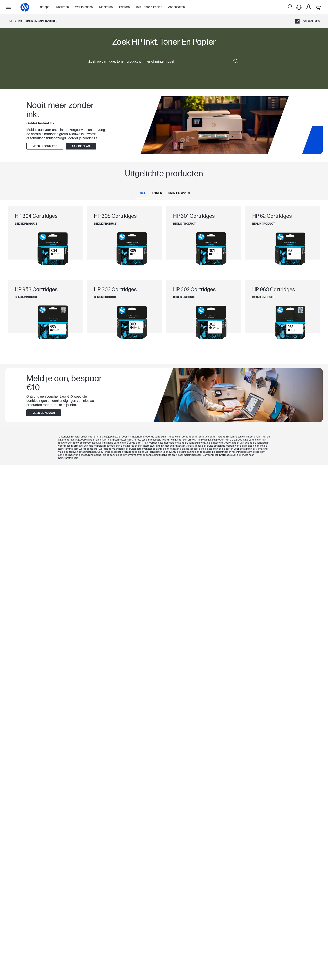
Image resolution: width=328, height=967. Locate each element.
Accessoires (176, 7)
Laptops (44, 7)
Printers (124, 7)
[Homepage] (25, 7)
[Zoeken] (290, 7)
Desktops (62, 7)
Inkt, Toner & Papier (149, 7)
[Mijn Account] (308, 7)
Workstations (84, 7)
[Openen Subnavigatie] (8, 7)
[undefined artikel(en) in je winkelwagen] (318, 7)
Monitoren (106, 7)
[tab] (142, 193)
